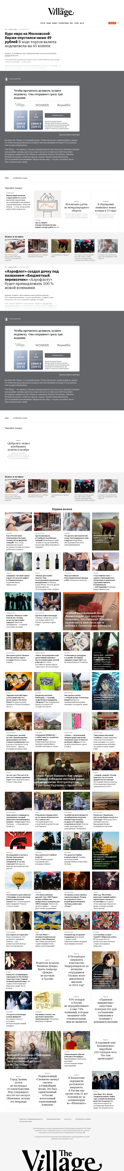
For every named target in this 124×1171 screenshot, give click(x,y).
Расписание (38, 852)
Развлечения (64, 23)
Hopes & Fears (13, 29)
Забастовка (38, 732)
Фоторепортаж (40, 773)
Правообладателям (53, 1119)
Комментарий (10, 193)
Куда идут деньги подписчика (69, 134)
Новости (76, 201)
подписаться (57, 115)
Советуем (67, 653)
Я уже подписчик (15, 79)
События (66, 1052)
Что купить (67, 573)
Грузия (37, 812)
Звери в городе (68, 692)
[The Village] (62, 13)
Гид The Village (39, 533)
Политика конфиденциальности (31, 1119)
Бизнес (55, 23)
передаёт (7, 55)
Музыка (8, 692)
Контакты (67, 1119)
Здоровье (67, 533)
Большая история (70, 610)
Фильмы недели (40, 653)
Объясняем (96, 533)
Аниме (95, 692)
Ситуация (38, 220)
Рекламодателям (25, 1121)
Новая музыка (97, 652)
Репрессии (9, 852)
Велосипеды (67, 812)
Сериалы (8, 573)
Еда (71, 23)
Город (42, 23)
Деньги (8, 892)
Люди (48, 23)
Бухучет (37, 573)
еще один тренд (98, 852)
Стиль (76, 23)
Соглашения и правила (83, 1119)
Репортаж (9, 533)
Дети (82, 23)
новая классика (10, 613)
